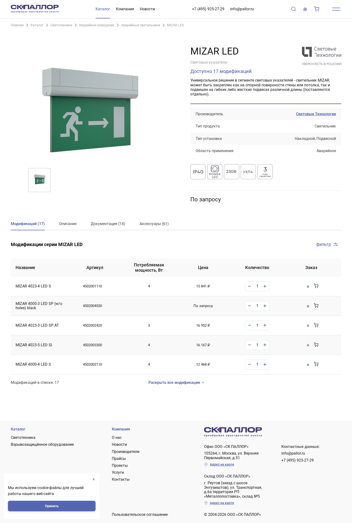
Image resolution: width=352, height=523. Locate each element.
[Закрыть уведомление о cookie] (94, 479)
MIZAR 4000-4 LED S (33, 364)
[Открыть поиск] (293, 9)
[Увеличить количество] (265, 286)
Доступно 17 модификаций (221, 71)
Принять (52, 506)
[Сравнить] (308, 286)
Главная (17, 25)
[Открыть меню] (336, 9)
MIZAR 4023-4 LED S (33, 286)
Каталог (103, 9)
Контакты (121, 479)
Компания (125, 9)
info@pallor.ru (242, 9)
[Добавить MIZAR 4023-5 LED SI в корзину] (316, 345)
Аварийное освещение (96, 25)
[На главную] (35, 9)
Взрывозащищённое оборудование (42, 444)
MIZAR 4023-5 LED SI (34, 345)
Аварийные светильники (140, 25)
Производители (125, 451)
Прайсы (119, 458)
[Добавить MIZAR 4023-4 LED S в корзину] (316, 286)
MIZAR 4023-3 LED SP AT (37, 325)
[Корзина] (316, 9)
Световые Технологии (316, 114)
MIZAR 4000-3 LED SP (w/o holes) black (39, 306)
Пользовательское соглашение (140, 514)
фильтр (323, 244)
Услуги (118, 472)
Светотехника (61, 25)
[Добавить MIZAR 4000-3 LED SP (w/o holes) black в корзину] (316, 305)
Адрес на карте (222, 464)
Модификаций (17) (28, 223)
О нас (117, 437)
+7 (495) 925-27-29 (208, 9)
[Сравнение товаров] (305, 9)
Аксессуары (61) (154, 223)
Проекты (120, 465)
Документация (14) (108, 223)
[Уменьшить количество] (249, 286)
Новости (147, 9)
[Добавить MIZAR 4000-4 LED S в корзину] (316, 364)
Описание (67, 223)
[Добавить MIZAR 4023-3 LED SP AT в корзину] (316, 325)
